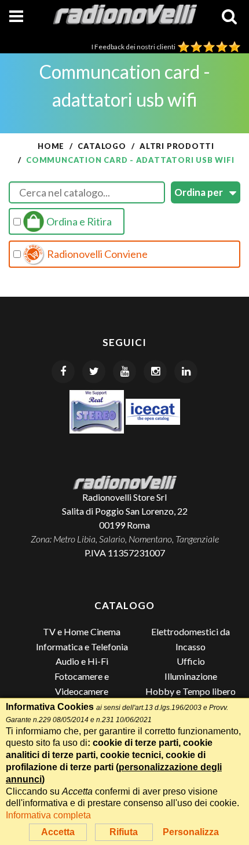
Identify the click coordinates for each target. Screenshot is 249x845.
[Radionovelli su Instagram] (155, 371)
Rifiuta (123, 832)
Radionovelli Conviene (96, 253)
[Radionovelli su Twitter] (93, 371)
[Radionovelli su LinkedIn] (185, 371)
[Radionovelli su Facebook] (63, 371)
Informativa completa (48, 815)
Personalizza (191, 832)
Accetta (58, 832)
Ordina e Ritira (78, 221)
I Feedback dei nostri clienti (134, 46)
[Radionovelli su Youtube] (124, 371)
